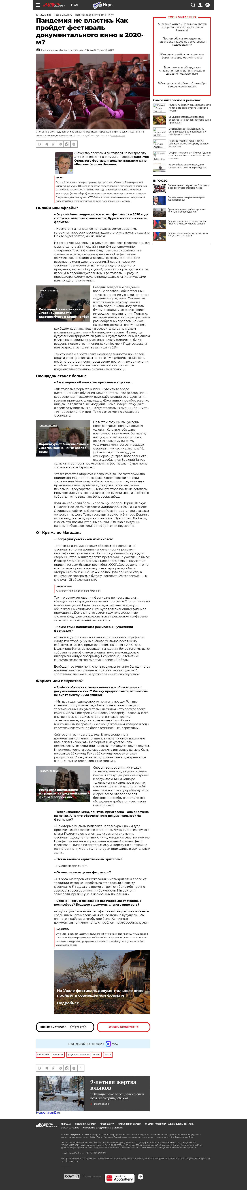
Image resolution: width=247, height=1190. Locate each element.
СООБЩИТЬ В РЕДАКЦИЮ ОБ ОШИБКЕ (103, 1128)
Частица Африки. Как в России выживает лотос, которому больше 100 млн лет (188, 143)
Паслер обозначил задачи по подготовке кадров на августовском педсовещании (182, 41)
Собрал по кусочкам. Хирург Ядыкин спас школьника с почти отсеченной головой (190, 155)
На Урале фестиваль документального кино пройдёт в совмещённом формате (100, 993)
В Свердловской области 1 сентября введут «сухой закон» (182, 85)
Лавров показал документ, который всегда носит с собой (188, 234)
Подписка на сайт (85, 1124)
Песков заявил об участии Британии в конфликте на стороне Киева (188, 186)
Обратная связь (70, 1128)
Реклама (66, 1124)
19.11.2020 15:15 (43, 14)
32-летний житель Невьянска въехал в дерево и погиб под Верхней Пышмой (182, 27)
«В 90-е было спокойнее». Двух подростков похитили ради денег (188, 166)
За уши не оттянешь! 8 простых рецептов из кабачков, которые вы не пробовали (190, 119)
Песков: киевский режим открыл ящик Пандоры (186, 198)
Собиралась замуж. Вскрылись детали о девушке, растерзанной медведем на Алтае (187, 131)
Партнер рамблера (92, 1176)
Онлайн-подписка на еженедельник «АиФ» (169, 1124)
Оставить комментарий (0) (124, 1027)
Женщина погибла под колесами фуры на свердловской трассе (182, 56)
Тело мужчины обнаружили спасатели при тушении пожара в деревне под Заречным (182, 70)
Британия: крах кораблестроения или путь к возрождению (187, 210)
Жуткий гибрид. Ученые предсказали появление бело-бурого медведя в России (190, 108)
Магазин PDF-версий (129, 1124)
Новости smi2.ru (48, 1112)
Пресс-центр (107, 1124)
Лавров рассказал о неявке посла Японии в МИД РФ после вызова (187, 222)
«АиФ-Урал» (118, 135)
